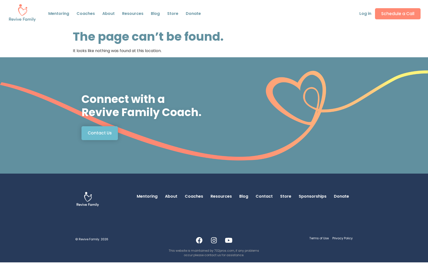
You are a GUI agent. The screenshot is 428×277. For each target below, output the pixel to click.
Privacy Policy (342, 238)
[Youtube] (228, 240)
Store (172, 13)
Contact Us (100, 133)
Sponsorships (312, 196)
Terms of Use (319, 238)
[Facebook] (199, 240)
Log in (365, 13)
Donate (193, 13)
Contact (110, 16)
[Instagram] (214, 240)
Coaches (86, 13)
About (171, 196)
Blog (155, 13)
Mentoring (58, 13)
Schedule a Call (397, 14)
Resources (132, 13)
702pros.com (224, 250)
